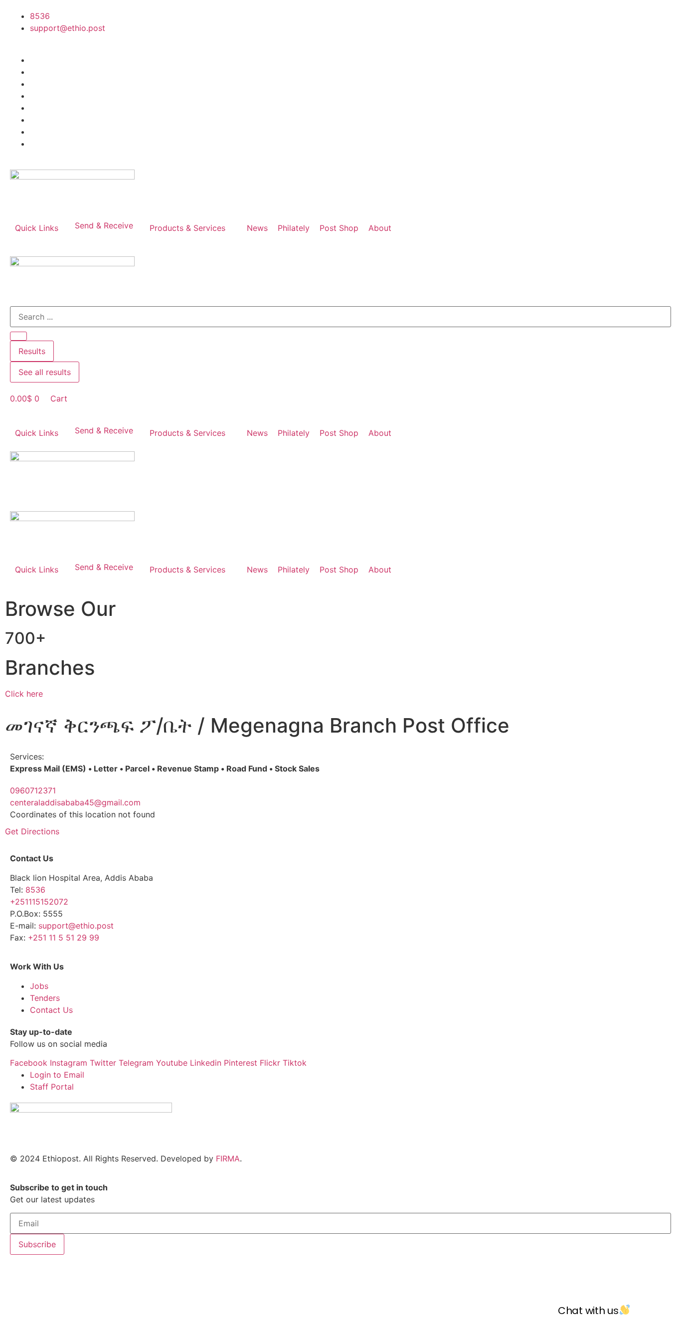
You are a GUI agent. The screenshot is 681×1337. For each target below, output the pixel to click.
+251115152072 (39, 902)
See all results (44, 372)
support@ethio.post (76, 926)
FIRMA (228, 1158)
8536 (35, 890)
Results (31, 351)
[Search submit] (18, 336)
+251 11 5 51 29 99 (63, 938)
